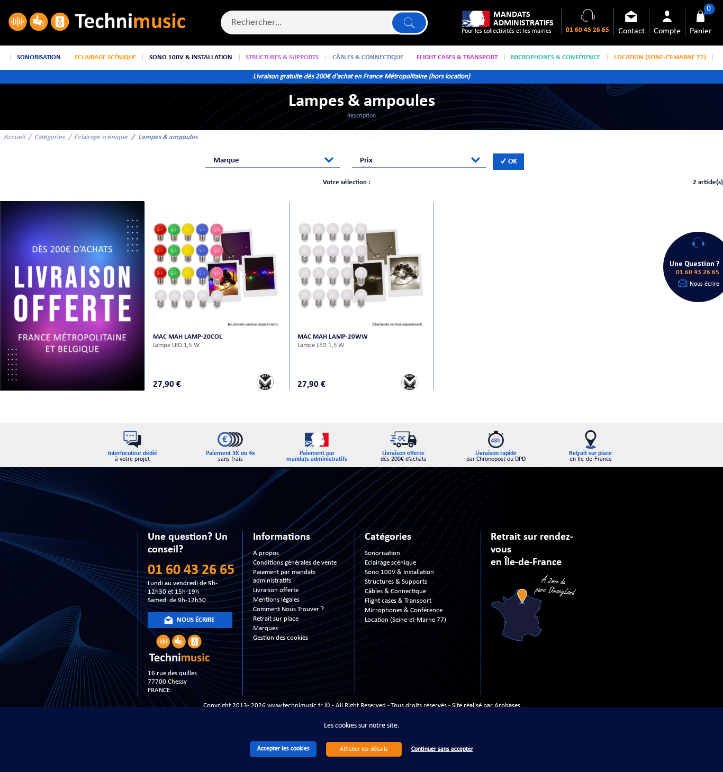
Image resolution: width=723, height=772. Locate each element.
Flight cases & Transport (398, 600)
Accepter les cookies (283, 749)
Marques (265, 628)
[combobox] (272, 160)
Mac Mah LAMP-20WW (332, 336)
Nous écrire (704, 284)
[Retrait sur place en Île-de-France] (535, 609)
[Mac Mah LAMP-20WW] (361, 266)
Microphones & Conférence (403, 610)
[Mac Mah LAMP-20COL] (217, 266)
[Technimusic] (97, 23)
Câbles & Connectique (395, 591)
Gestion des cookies (280, 637)
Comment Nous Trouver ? (288, 609)
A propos (266, 553)
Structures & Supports (396, 581)
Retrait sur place (276, 618)
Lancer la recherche (409, 22)
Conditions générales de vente (295, 562)
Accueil (14, 137)
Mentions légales (276, 599)
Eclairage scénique (101, 137)
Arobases (507, 705)
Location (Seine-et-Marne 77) (405, 619)
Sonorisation (382, 553)
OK (512, 162)
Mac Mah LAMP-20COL (187, 336)
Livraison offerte (276, 590)
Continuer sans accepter (442, 749)
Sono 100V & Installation (399, 572)
